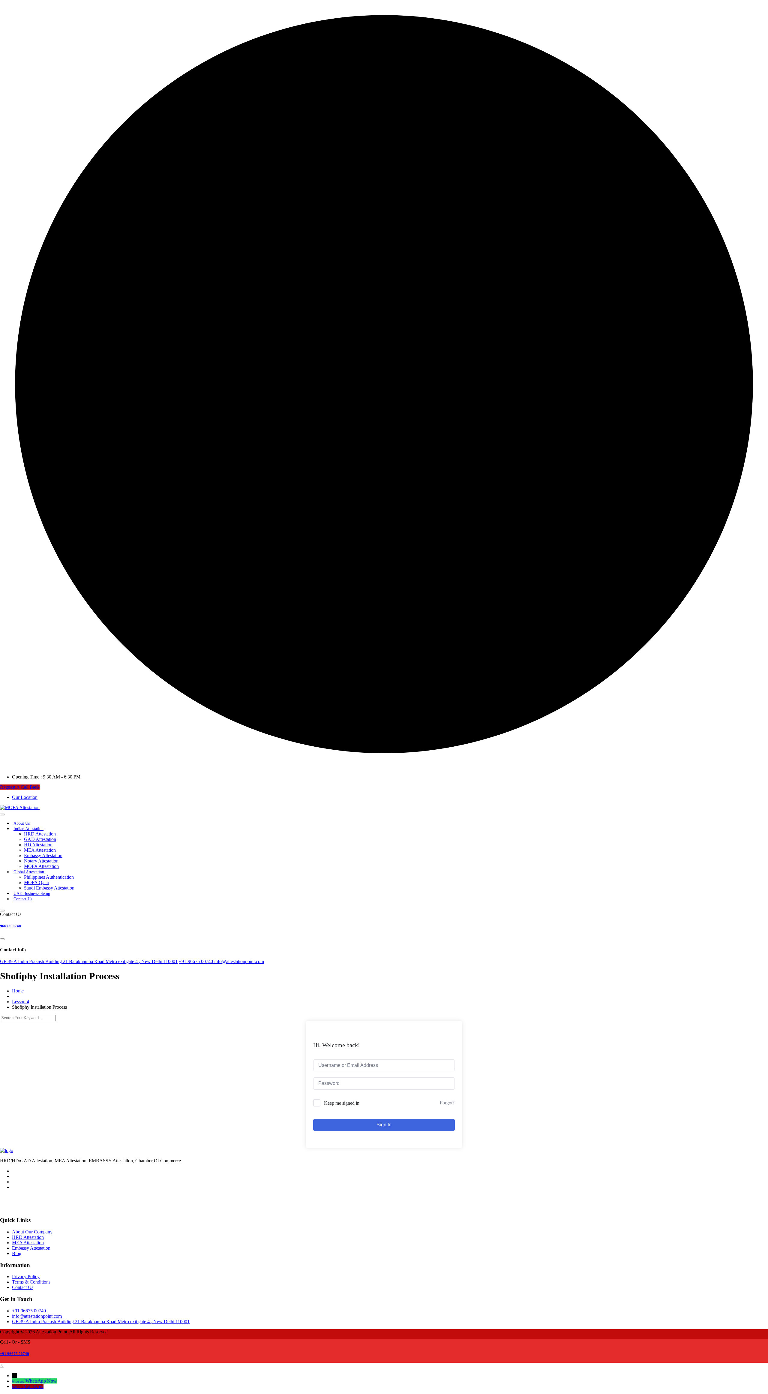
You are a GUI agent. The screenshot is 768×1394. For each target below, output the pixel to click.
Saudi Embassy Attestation (49, 887)
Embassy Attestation (43, 855)
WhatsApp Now (41, 1380)
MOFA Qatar (36, 882)
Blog (16, 1253)
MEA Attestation (40, 850)
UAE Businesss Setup (32, 893)
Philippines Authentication (49, 877)
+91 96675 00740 (14, 1353)
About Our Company (32, 1231)
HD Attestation (38, 844)
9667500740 (10, 926)
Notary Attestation (41, 860)
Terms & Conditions (31, 1281)
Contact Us (23, 899)
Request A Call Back (20, 787)
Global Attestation (29, 872)
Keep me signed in (341, 1103)
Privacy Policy (26, 1276)
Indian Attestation (29, 828)
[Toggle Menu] (2, 814)
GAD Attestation (40, 839)
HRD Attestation (40, 833)
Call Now (34, 1386)
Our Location (25, 797)
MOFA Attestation (41, 866)
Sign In (384, 1124)
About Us (22, 823)
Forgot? (447, 1102)
